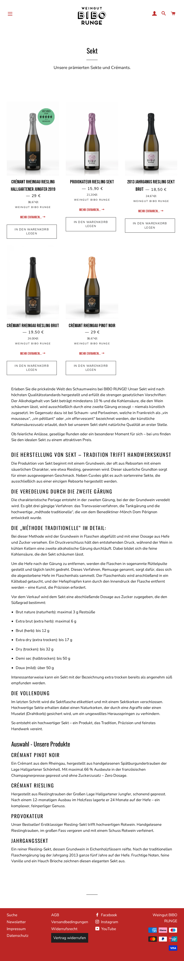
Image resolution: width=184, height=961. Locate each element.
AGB (55, 915)
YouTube (108, 928)
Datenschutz (17, 935)
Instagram (109, 922)
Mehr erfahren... (31, 217)
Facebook (108, 915)
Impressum (16, 928)
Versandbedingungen (69, 922)
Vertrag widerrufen (69, 937)
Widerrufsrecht (64, 928)
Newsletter (16, 922)
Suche (12, 915)
